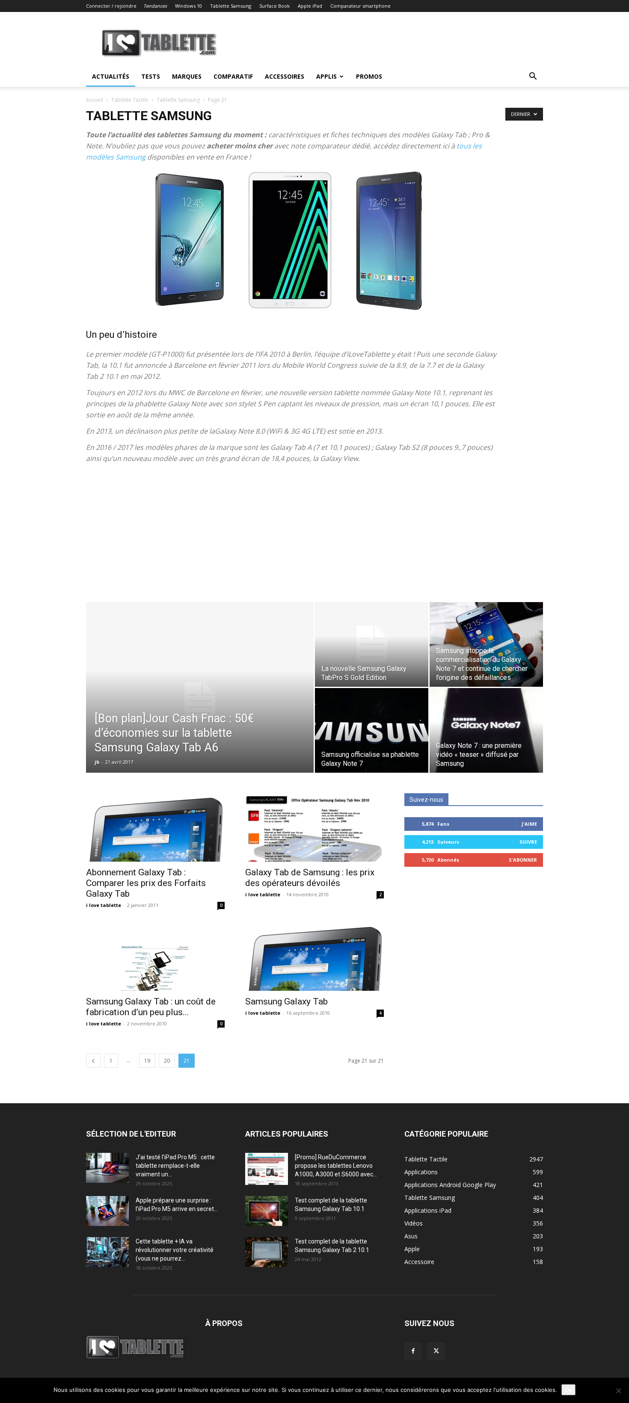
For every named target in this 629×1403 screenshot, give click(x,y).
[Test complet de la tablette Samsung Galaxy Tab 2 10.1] (266, 1252)
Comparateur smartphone (360, 6)
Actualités (110, 76)
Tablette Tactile (129, 99)
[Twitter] (436, 1351)
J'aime (529, 824)
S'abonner (523, 860)
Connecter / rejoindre (111, 6)
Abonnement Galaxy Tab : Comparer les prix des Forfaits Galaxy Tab (146, 883)
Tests (150, 76)
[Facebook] (412, 1351)
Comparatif (233, 76)
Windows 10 (188, 6)
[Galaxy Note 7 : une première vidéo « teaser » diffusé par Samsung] (486, 730)
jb (97, 762)
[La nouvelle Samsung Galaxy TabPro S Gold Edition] (371, 644)
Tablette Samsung (230, 6)
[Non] (618, 1390)
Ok (568, 1389)
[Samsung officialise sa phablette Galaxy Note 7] (371, 730)
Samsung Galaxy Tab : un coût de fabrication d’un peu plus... (151, 1006)
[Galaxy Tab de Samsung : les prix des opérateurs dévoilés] (314, 827)
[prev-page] (93, 1061)
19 (147, 1060)
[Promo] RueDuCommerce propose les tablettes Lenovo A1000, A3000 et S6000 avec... (336, 1166)
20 (167, 1060)
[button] (532, 77)
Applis (326, 76)
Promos (369, 76)
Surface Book (274, 6)
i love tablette (103, 905)
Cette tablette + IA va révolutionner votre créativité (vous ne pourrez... (175, 1250)
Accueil (94, 99)
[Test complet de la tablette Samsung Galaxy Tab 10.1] (266, 1211)
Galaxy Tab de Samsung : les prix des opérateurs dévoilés (309, 877)
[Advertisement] (314, 538)
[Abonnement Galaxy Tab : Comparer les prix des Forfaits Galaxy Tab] (155, 827)
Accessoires (284, 76)
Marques (187, 76)
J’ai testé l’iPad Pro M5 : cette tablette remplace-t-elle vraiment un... (175, 1166)
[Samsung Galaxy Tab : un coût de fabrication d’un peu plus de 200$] (155, 956)
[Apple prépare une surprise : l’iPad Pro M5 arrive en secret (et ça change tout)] (107, 1211)
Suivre (528, 842)
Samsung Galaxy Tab (286, 1001)
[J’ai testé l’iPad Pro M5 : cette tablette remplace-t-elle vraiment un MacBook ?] (107, 1168)
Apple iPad (310, 6)
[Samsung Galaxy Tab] (314, 956)
